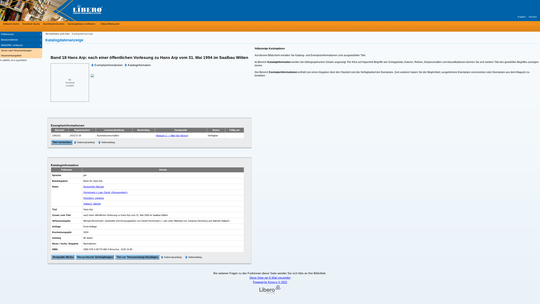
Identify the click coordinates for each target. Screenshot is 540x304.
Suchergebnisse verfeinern (81, 24)
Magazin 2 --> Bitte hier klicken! (172, 135)
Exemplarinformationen (108, 65)
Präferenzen (7, 34)
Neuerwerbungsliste (11, 55)
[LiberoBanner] (63, 10)
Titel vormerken (61, 142)
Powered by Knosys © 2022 (270, 282)
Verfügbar (213, 135)
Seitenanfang (108, 142)
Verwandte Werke (62, 257)
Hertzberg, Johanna (93, 198)
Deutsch (533, 17)
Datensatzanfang (86, 142)
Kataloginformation (139, 65)
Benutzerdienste (9, 39)
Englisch (522, 17)
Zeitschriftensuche (109, 24)
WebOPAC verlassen (12, 45)
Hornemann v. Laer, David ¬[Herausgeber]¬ (105, 192)
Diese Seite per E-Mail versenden (270, 277)
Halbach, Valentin (92, 203)
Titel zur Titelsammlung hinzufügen (137, 257)
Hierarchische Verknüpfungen (95, 257)
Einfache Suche (11, 24)
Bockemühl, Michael (93, 186)
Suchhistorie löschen (53, 24)
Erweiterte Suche (31, 24)
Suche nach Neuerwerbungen (16, 50)
